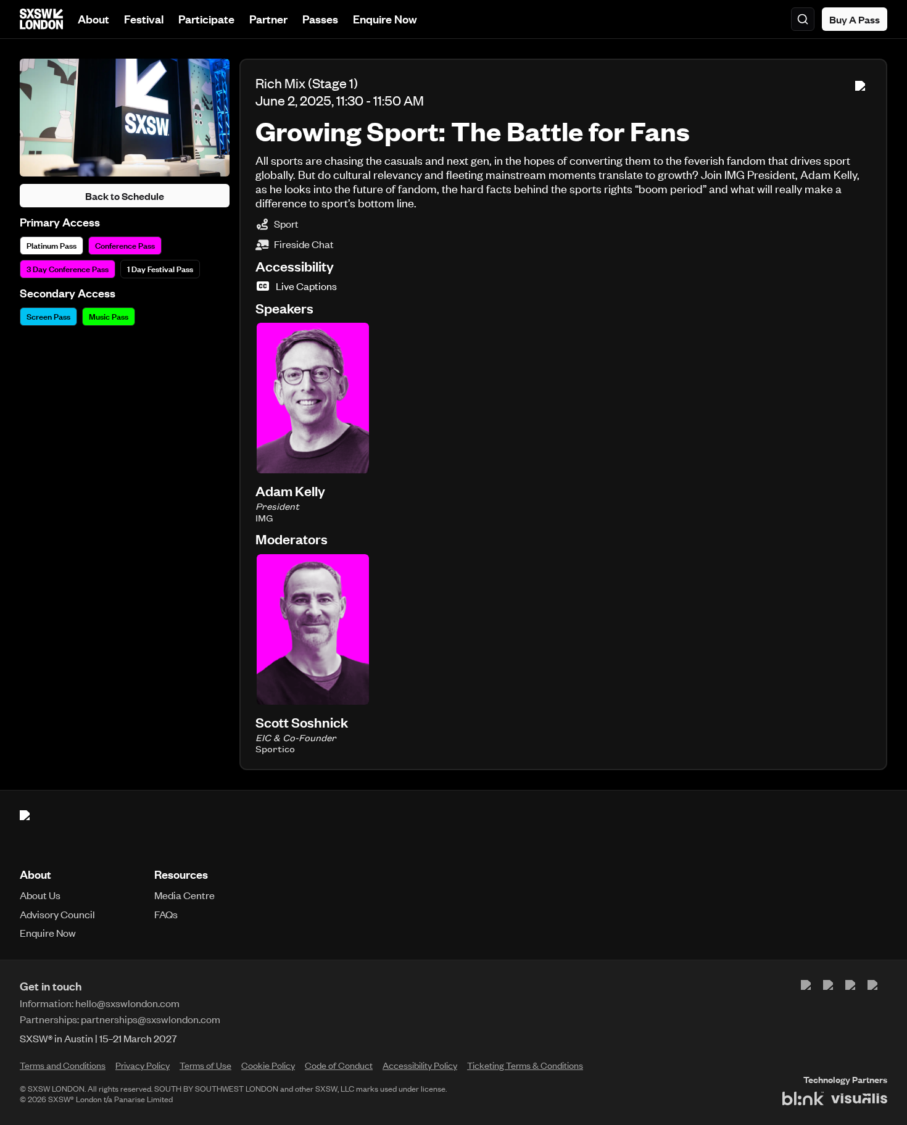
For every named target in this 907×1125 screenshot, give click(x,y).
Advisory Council (57, 914)
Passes (320, 19)
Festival (144, 19)
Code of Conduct (339, 1065)
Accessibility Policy (420, 1065)
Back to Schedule (124, 195)
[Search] (802, 19)
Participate (206, 19)
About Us (40, 895)
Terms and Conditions (63, 1065)
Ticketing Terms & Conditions (525, 1065)
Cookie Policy (268, 1065)
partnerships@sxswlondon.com (150, 1019)
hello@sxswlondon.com (127, 1003)
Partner (268, 19)
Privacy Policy (142, 1065)
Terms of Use (205, 1065)
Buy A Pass (854, 19)
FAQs (166, 914)
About (93, 19)
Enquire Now (385, 19)
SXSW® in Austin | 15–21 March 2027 (98, 1038)
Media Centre (184, 895)
